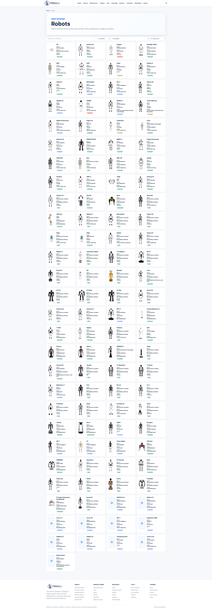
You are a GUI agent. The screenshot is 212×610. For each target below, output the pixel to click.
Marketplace (138, 3)
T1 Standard (121, 365)
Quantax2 (90, 460)
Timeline (133, 594)
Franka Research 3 (153, 309)
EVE (148, 328)
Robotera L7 (60, 385)
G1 (87, 441)
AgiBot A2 (59, 101)
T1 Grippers (121, 251)
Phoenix (59, 177)
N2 (88, 270)
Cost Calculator (135, 592)
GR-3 (118, 518)
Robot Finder (78, 599)
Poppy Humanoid (153, 139)
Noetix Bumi (60, 555)
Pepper (119, 44)
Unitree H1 (150, 177)
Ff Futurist (120, 460)
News (113, 587)
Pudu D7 (59, 270)
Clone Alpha (121, 441)
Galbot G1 (90, 536)
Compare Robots (79, 597)
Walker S (150, 63)
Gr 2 (148, 385)
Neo (88, 158)
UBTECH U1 (120, 497)
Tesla (94, 590)
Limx (148, 270)
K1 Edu (119, 290)
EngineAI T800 (152, 518)
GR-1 (58, 441)
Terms (151, 597)
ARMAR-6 (120, 346)
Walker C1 (150, 497)
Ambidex (150, 478)
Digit (58, 233)
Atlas (118, 63)
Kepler (119, 233)
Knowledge (114, 3)
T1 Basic (150, 365)
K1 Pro (58, 290)
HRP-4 (89, 177)
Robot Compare (135, 587)
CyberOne (120, 120)
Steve (119, 478)
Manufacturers (94, 3)
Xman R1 (90, 497)
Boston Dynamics (98, 599)
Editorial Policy (154, 590)
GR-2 (118, 82)
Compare (102, 3)
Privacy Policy (153, 594)
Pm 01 (119, 385)
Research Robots (79, 594)
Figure (95, 592)
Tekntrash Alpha (92, 251)
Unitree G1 (90, 44)
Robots (79, 3)
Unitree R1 (59, 365)
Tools (108, 3)
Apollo (149, 158)
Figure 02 (150, 82)
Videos (114, 594)
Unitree (95, 594)
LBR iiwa (59, 214)
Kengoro (150, 422)
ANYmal (149, 441)
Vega (148, 346)
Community (129, 3)
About (151, 587)
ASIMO (89, 101)
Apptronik (96, 597)
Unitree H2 (60, 139)
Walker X (120, 101)
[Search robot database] (166, 3)
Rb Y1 (149, 251)
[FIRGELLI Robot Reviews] (52, 3)
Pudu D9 (150, 195)
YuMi (118, 177)
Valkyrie (59, 82)
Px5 (88, 385)
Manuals (114, 597)
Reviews (85, 3)
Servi (88, 422)
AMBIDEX (59, 460)
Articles (145, 3)
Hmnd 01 (150, 290)
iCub (148, 120)
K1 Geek (89, 290)
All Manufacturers (98, 587)
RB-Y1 (119, 309)
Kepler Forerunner (62, 120)
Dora (148, 460)
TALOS (89, 195)
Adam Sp (59, 478)
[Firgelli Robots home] (54, 586)
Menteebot (90, 82)
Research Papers (116, 590)
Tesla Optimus (152, 101)
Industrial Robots (79, 592)
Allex (148, 404)
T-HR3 (58, 328)
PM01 (119, 422)
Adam (89, 478)
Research (121, 3)
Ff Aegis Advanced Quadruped (63, 498)
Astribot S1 (120, 404)
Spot (118, 195)
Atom (88, 404)
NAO (88, 63)
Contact (152, 592)
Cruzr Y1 (59, 518)
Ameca (58, 346)
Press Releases (116, 599)
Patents (114, 592)
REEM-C (119, 139)
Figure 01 (90, 120)
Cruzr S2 (90, 518)
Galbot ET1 (60, 536)
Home (48, 10)
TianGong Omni (122, 536)
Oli (57, 44)
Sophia (89, 328)
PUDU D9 (59, 158)
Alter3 (89, 346)
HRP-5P (119, 158)
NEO (57, 63)
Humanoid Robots (79, 587)
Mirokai (119, 270)
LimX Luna (150, 536)
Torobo (89, 365)
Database (133, 597)
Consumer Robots (79, 590)
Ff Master (59, 404)
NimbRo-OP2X (152, 44)
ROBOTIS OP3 (91, 139)
